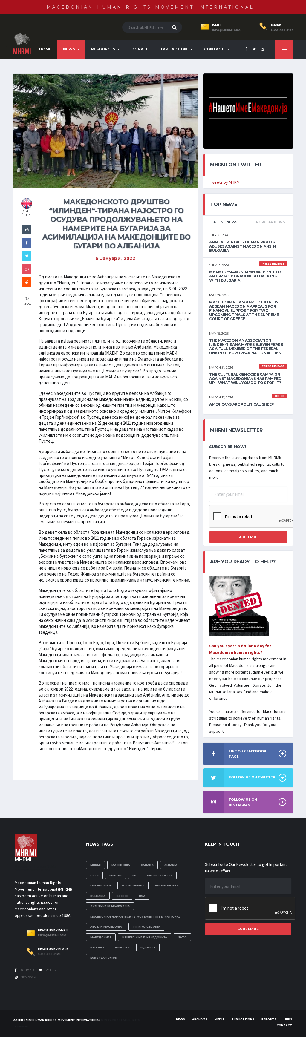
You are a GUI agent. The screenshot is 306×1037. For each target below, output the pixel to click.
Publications (243, 1019)
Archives (199, 1019)
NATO (182, 937)
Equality (147, 947)
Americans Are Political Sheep (241, 404)
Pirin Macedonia (146, 926)
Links (288, 1019)
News (69, 49)
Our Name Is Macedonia (110, 906)
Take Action (174, 49)
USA (142, 896)
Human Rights (167, 885)
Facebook (26, 970)
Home (45, 49)
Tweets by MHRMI (225, 182)
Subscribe (248, 537)
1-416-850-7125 (282, 30)
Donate (140, 49)
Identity (122, 947)
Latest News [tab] (225, 222)
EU (134, 875)
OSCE (94, 875)
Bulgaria (97, 896)
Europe (115, 875)
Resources (103, 49)
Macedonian (100, 885)
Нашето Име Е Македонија (144, 937)
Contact (214, 49)
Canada (147, 864)
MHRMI (95, 864)
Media (219, 1019)
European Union (103, 957)
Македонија (100, 937)
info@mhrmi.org (226, 30)
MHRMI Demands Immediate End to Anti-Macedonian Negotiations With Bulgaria (245, 276)
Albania (170, 864)
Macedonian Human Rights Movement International (150, 7)
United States (159, 875)
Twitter (50, 970)
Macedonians (133, 885)
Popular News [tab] (270, 222)
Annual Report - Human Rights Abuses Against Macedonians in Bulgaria (242, 246)
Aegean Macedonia (106, 926)
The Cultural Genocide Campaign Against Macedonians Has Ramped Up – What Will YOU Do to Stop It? (245, 378)
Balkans (97, 947)
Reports (268, 1019)
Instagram (27, 977)
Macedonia (120, 864)
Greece (122, 896)
